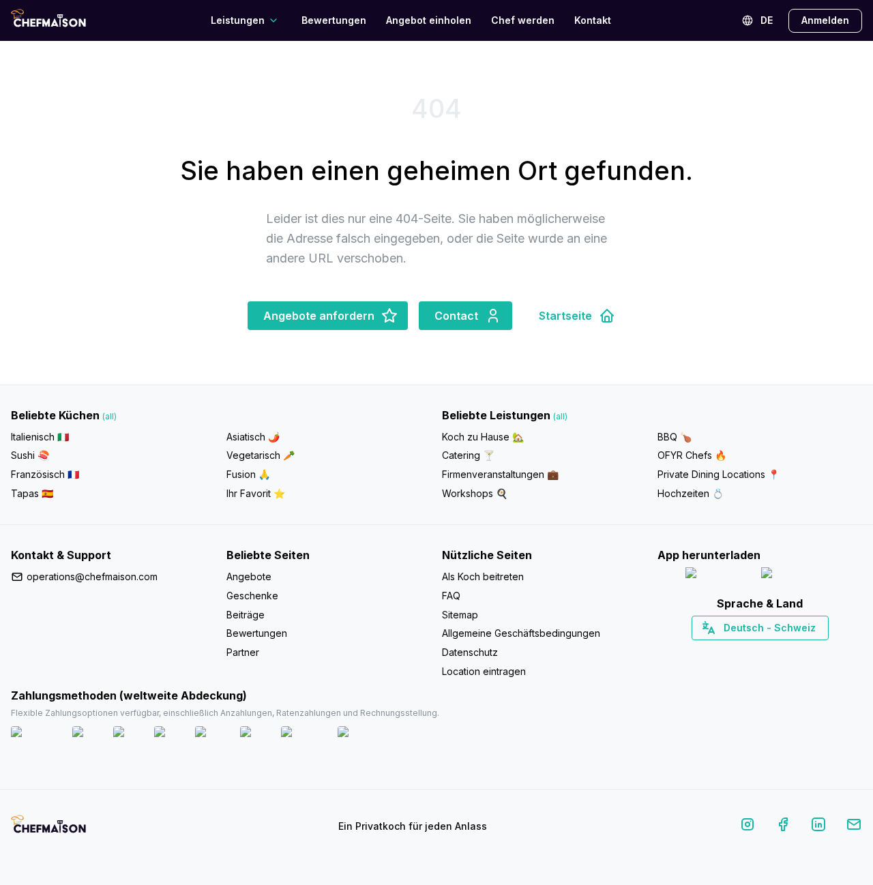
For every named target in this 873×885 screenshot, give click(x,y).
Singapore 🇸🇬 (804, 651)
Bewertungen (333, 20)
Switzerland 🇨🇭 (731, 651)
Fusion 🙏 (248, 474)
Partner (242, 652)
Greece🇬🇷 (723, 651)
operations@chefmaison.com (92, 576)
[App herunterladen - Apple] (717, 575)
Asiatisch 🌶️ (253, 436)
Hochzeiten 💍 (690, 493)
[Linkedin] (818, 826)
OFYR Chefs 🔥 (691, 455)
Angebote (248, 576)
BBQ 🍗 (674, 436)
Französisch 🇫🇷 (45, 474)
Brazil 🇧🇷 (787, 651)
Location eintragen (484, 671)
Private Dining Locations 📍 (718, 474)
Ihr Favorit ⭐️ (255, 493)
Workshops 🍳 (474, 493)
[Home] (48, 20)
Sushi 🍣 (30, 455)
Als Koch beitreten (483, 576)
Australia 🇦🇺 (781, 651)
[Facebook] (783, 826)
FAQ (451, 595)
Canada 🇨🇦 (739, 651)
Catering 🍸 (468, 455)
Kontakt (592, 20)
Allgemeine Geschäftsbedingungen (521, 633)
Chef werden (522, 20)
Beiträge (245, 614)
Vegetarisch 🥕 (260, 455)
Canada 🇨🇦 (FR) (747, 651)
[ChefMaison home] (48, 829)
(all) (109, 416)
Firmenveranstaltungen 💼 (500, 474)
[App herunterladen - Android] (798, 575)
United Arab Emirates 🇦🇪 (770, 651)
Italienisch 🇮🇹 (40, 436)
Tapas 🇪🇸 (32, 493)
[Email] (854, 826)
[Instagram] (747, 826)
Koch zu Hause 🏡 (483, 436)
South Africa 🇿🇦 (757, 651)
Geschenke (252, 595)
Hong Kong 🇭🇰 (795, 651)
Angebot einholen (428, 20)
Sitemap (460, 614)
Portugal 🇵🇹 (716, 651)
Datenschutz (470, 652)
